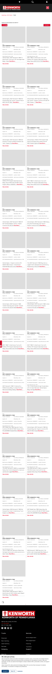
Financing (28, 644)
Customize (19, 671)
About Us (3, 654)
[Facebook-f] (2, 628)
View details (6, 64)
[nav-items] (6, 1)
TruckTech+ (29, 647)
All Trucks (9, 15)
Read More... (12, 61)
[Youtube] (11, 628)
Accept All (5, 671)
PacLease (3, 646)
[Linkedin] (8, 628)
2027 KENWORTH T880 (9, 46)
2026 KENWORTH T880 (33, 456)
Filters (4, 25)
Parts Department (30, 640)
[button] (47, 2)
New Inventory (5, 641)
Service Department (31, 637)
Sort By (46, 25)
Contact (28, 654)
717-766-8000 (5, 623)
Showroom (4, 638)
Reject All (13, 671)
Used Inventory (5, 644)
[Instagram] (5, 628)
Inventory (4, 15)
